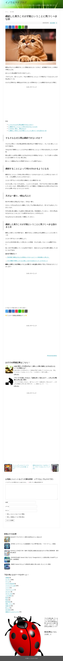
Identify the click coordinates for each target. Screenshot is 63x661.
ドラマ (7, 587)
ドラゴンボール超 (10, 585)
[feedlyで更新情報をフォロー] (9, 319)
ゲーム (7, 581)
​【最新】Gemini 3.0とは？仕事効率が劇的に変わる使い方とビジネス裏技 (30, 564)
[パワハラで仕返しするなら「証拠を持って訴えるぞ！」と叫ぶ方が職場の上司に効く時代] (9, 381)
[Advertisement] (31, 105)
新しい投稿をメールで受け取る (15, 517)
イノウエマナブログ (16, 2)
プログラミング (9, 589)
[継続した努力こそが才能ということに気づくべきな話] (13, 27)
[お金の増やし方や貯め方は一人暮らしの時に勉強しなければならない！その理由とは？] (9, 369)
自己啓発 (52, 23)
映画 (6, 599)
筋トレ (7, 607)
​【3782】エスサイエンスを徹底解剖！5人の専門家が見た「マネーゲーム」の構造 (33, 544)
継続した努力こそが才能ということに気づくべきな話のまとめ (27, 130)
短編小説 (7, 605)
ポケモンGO (8, 593)
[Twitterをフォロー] (6, 319)
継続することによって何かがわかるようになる (22, 126)
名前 (6, 502)
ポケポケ (7, 591)
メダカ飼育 (8, 595)
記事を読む (16, 374)
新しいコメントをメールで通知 (15, 514)
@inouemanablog (52, 355)
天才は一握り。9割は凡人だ (17, 128)
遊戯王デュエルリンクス (12, 612)
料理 (6, 597)
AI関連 (7, 577)
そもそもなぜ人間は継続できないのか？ (20, 124)
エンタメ (7, 579)
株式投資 (7, 601)
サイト (7, 510)
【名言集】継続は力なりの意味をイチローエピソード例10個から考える (28, 257)
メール (7, 506)
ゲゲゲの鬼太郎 (9, 583)
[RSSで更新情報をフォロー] (12, 319)
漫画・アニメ (9, 603)
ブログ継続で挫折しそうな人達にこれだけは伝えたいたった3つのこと (27, 261)
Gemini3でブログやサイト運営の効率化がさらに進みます (26, 537)
